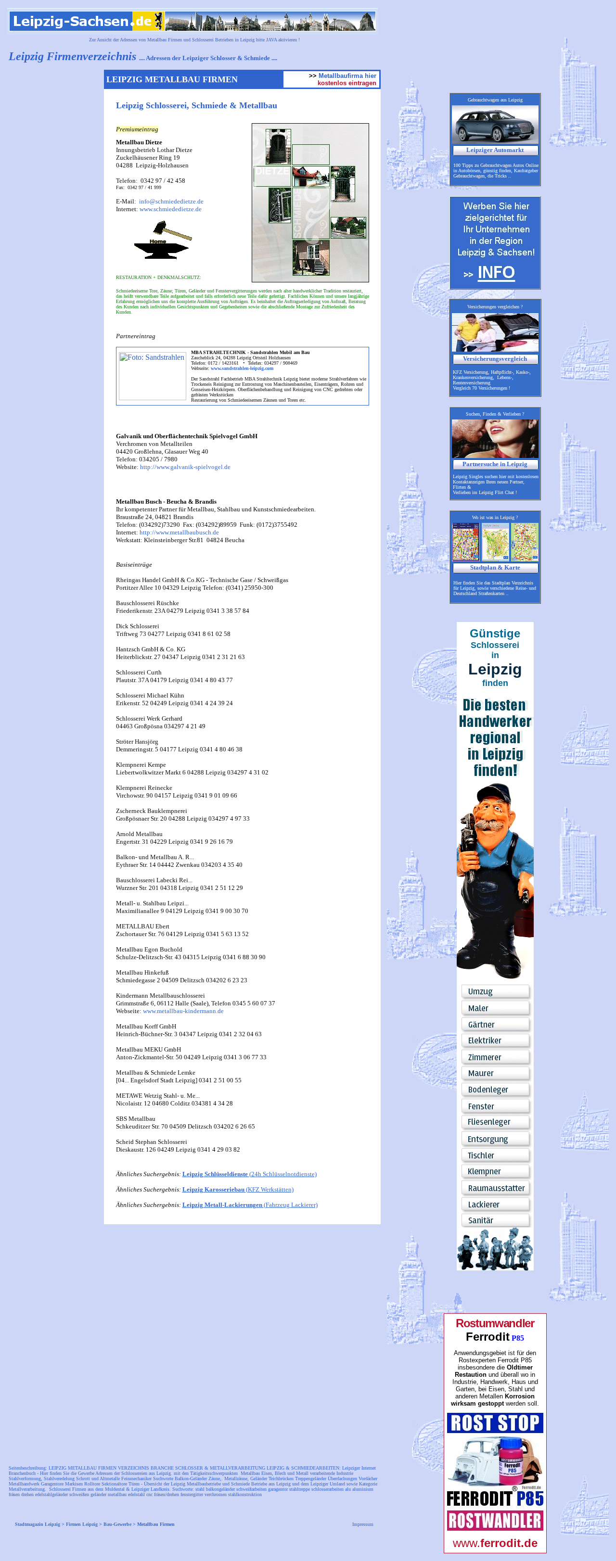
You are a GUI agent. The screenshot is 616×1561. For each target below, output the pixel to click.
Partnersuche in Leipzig (494, 464)
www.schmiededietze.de (171, 209)
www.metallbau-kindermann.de (183, 1011)
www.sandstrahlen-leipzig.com (243, 368)
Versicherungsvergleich (495, 358)
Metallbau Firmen (156, 1524)
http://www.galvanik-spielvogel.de (185, 466)
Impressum (362, 1524)
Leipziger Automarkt (495, 149)
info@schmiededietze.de (171, 201)
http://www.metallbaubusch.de (179, 532)
